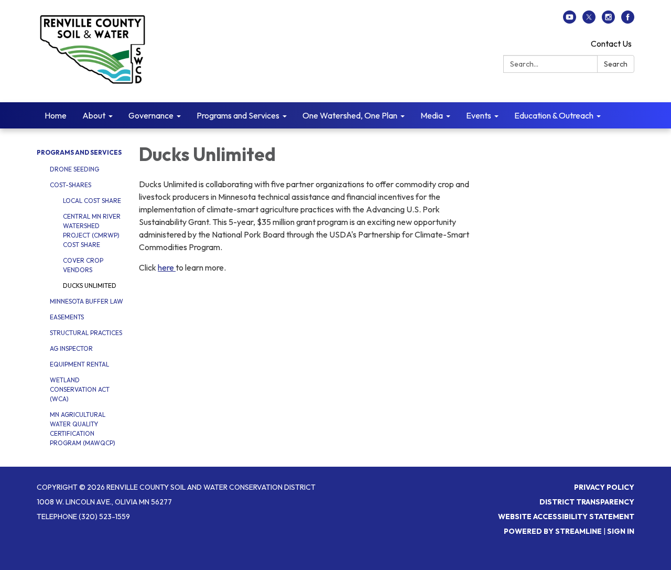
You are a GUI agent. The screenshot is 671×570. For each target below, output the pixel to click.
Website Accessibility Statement (566, 516)
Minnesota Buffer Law (86, 301)
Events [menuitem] (478, 115)
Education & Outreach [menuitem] (553, 115)
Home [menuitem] (56, 115)
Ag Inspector (71, 348)
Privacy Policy (604, 487)
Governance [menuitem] (151, 115)
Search (615, 64)
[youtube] (569, 20)
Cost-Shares (70, 185)
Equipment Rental (79, 364)
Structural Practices (86, 333)
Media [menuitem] (431, 115)
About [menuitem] (93, 115)
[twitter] (589, 20)
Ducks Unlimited (89, 285)
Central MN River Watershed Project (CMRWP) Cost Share (92, 230)
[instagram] (608, 20)
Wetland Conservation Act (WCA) (80, 389)
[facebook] (627, 20)
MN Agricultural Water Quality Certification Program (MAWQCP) (82, 429)
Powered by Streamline (553, 531)
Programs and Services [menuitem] (238, 115)
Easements (67, 317)
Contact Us (611, 43)
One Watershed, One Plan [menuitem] (349, 115)
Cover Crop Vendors (83, 265)
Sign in (620, 531)
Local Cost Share (92, 201)
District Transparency (586, 502)
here (167, 267)
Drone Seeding (74, 169)
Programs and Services (79, 152)
